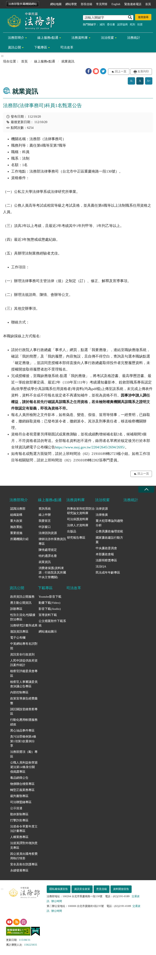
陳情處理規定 (48, 549)
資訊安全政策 (82, 889)
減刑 (102, 24)
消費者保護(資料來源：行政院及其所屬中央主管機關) (52, 572)
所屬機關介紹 (19, 539)
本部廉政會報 (105, 554)
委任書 (111, 24)
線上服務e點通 (47, 37)
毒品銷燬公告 (19, 777)
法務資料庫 (80, 37)
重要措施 (16, 533)
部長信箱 (86, 4)
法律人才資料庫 (77, 525)
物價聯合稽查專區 (22, 783)
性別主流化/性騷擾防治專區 (22, 617)
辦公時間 (56, 901)
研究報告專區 (76, 537)
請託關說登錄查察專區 (24, 711)
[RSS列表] (16, 922)
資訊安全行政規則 (22, 654)
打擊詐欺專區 (19, 820)
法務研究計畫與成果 (24, 625)
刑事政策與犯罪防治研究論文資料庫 (80, 511)
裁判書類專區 (19, 796)
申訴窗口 (45, 527)
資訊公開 (14, 47)
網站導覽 (71, 4)
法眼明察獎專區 (106, 560)
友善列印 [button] (143, 71)
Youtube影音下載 (50, 596)
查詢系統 (45, 508)
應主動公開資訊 (20, 602)
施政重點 (16, 527)
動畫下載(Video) (49, 602)
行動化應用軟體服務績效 (24, 722)
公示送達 (16, 808)
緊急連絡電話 (132, 4)
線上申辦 (45, 514)
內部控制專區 (19, 692)
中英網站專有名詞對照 (24, 646)
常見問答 (101, 4)
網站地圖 (56, 4)
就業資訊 (45, 562)
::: (2, 3)
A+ (149, 80)
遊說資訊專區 (19, 631)
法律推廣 (102, 514)
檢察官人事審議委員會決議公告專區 (24, 684)
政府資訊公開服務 (22, 596)
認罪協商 (122, 24)
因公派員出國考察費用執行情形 (24, 856)
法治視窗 (107, 37)
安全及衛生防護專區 (24, 864)
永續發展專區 (19, 870)
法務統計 (133, 37)
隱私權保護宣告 (58, 889)
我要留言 (45, 520)
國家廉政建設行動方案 (109, 540)
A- (131, 80)
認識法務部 (17, 508)
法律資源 (102, 508)
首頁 (148, 4)
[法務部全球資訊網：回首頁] (29, 20)
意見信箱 (101, 889)
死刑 (132, 24)
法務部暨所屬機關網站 (22, 3)
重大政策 (16, 520)
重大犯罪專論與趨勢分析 (109, 523)
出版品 (71, 531)
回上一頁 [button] (120, 71)
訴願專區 (16, 608)
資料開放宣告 (121, 889)
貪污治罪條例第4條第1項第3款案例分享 (23, 741)
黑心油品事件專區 (22, 730)
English (116, 4)
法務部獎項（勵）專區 (24, 754)
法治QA (101, 566)
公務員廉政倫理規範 (109, 531)
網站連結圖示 (48, 631)
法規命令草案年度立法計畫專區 (24, 829)
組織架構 (16, 514)
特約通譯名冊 (48, 556)
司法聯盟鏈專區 (20, 802)
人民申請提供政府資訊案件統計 (24, 663)
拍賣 (140, 24)
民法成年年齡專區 (108, 572)
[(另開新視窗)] (9, 922)
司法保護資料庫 (77, 519)
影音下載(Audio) (50, 608)
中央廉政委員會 (106, 548)
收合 (146, 489)
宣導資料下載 (48, 615)
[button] (89, 71)
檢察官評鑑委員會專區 (24, 673)
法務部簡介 (16, 37)
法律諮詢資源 (48, 533)
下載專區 (40, 47)
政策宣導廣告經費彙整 (24, 701)
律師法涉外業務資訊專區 (52, 541)
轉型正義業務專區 (22, 790)
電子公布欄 (17, 637)
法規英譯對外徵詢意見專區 (24, 845)
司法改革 (66, 47)
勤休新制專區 (19, 814)
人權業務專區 (19, 837)
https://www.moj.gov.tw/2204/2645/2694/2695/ (90, 447)
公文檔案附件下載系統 (52, 623)
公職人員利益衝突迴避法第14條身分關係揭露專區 (24, 767)
